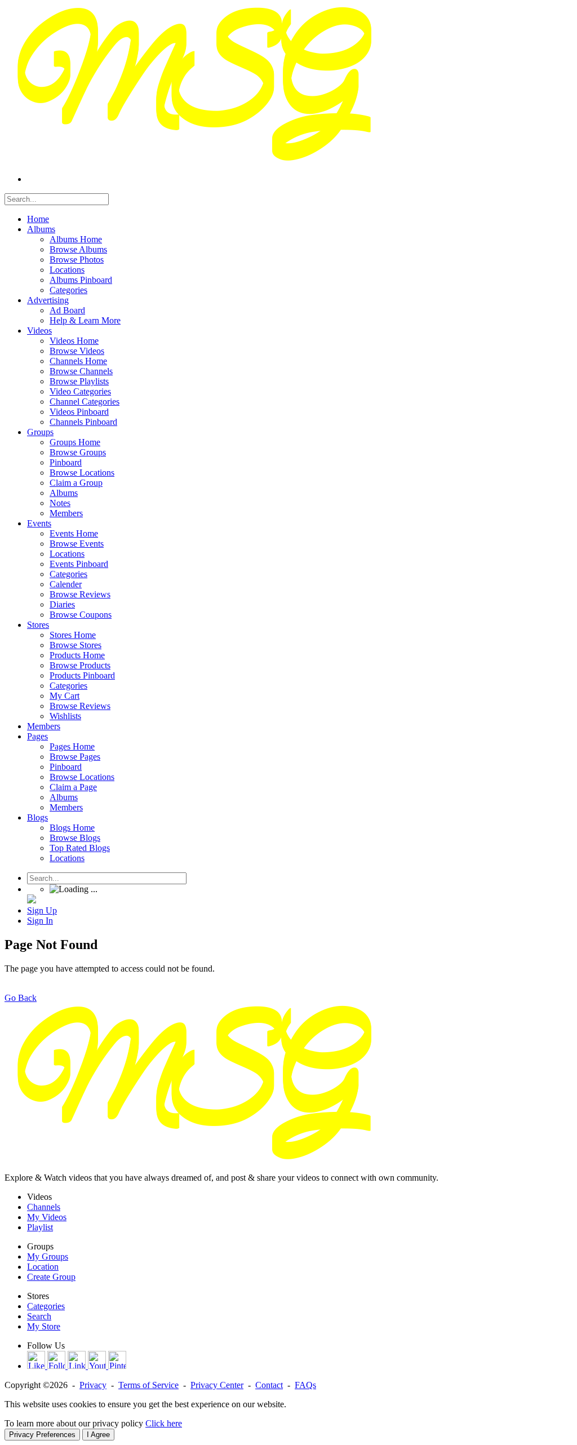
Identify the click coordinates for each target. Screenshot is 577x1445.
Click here (163, 1423)
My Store (43, 1326)
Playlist (40, 1227)
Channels (43, 1207)
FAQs (305, 1385)
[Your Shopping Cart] (31, 900)
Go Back (21, 998)
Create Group (51, 1277)
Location (43, 1266)
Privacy (92, 1385)
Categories (46, 1306)
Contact (269, 1385)
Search (39, 1316)
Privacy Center (216, 1385)
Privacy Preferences (42, 1434)
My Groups (47, 1256)
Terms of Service (148, 1385)
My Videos (46, 1217)
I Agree (98, 1434)
